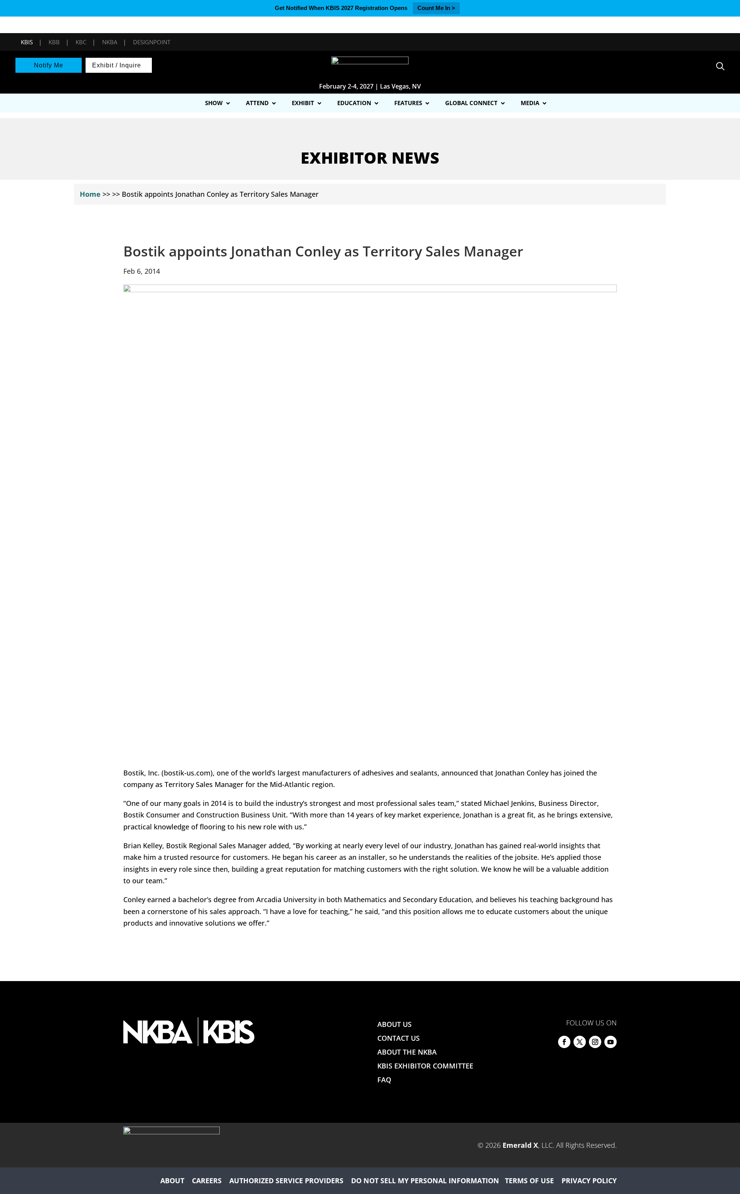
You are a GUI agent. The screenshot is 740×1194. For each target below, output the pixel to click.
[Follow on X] (580, 1042)
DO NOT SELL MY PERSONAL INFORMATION (425, 1180)
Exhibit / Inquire (116, 65)
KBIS (27, 42)
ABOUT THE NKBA (407, 1052)
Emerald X (520, 1145)
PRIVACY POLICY (589, 1180)
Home (90, 194)
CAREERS (207, 1180)
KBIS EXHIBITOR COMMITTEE (425, 1065)
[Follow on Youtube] (610, 1042)
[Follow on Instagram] (595, 1042)
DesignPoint (151, 42)
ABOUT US (394, 1024)
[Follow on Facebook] (564, 1042)
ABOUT (172, 1180)
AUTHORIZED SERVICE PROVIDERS (286, 1180)
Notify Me (48, 65)
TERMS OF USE (529, 1180)
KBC (81, 42)
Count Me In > (436, 8)
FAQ (384, 1079)
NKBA (109, 42)
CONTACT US (398, 1038)
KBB (54, 42)
